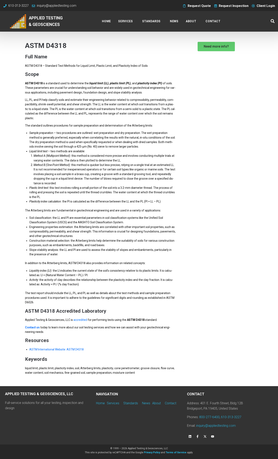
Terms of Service (176, 452)
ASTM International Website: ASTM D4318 (56, 349)
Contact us (32, 327)
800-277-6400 (209, 417)
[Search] (273, 21)
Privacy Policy (152, 452)
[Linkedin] (190, 436)
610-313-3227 (231, 417)
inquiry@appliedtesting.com (216, 426)
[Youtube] (213, 436)
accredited (80, 319)
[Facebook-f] (198, 436)
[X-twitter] (205, 436)
